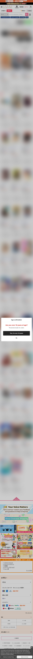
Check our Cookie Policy (8, 657)
